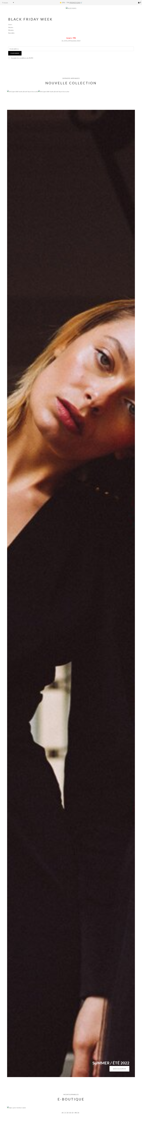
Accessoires (71, 1113)
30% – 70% (71, 2)
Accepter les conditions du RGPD (22, 58)
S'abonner (14, 53)
